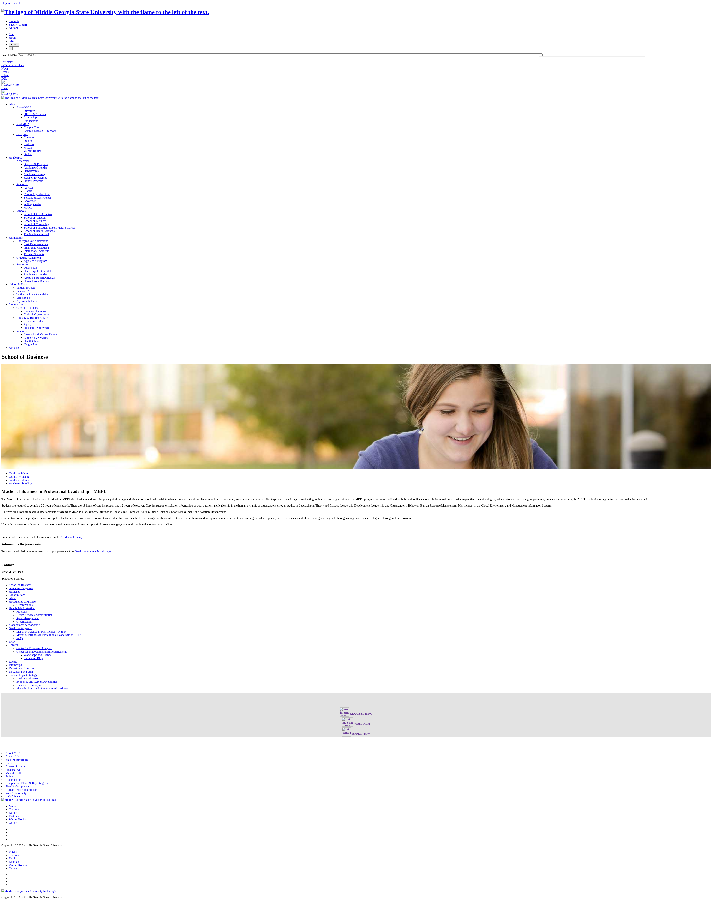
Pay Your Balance (26, 301)
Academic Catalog (34, 174)
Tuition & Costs (18, 284)
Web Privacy (13, 796)
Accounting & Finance (22, 601)
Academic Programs (21, 588)
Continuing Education (37, 194)
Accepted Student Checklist (40, 277)
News (4, 68)
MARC (28, 207)
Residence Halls (33, 321)
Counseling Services (36, 337)
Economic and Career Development (37, 681)
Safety (9, 776)
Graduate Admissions (28, 257)
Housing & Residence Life (32, 317)
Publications (31, 120)
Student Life (16, 304)
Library (5, 75)
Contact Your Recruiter (37, 281)
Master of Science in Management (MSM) (41, 631)
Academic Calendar (35, 167)
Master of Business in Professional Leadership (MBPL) (48, 634)
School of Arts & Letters (38, 214)
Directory (7, 61)
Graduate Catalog (19, 476)
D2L (4, 78)
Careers (10, 763)
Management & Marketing (24, 624)
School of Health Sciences (39, 230)
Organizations (17, 594)
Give (12, 40)
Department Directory (21, 668)
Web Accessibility (16, 793)
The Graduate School (36, 234)
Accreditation (13, 779)
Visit (11, 34)
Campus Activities (27, 307)
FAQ (12, 641)
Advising (14, 591)
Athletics (14, 347)
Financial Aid (24, 291)
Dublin (28, 140)
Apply (12, 37)
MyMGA (12, 94)
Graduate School (19, 473)
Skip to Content (10, 3)
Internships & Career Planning (41, 334)
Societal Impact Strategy (23, 675)
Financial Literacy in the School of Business (42, 688)
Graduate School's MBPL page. (93, 551)
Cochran (29, 137)
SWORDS (13, 84)
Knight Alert (31, 344)
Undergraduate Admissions (32, 241)
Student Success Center (37, 197)
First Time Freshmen (36, 244)
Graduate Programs (20, 628)
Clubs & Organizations (37, 314)
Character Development (30, 685)
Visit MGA (22, 124)
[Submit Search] (592, 56)
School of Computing (36, 224)
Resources (22, 184)
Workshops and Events (37, 655)
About (12, 104)
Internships (15, 665)
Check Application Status (38, 271)
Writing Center (32, 204)
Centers (13, 645)
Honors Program (33, 180)
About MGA (24, 107)
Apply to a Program (35, 261)
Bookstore (30, 200)
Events (5, 71)
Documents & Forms (21, 671)
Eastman (29, 144)
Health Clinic (31, 341)
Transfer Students (34, 254)
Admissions (16, 237)
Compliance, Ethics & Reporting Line (28, 783)
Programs (21, 611)
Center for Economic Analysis (34, 648)
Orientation (30, 267)
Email (4, 88)
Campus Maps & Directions (40, 130)
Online (28, 154)
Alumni (13, 27)
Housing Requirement (37, 327)
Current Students (15, 766)
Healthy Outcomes (27, 678)
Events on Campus (35, 311)
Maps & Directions (17, 759)
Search (14, 44)
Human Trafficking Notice (21, 789)
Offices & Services (12, 65)
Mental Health (14, 773)
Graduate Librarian (20, 480)
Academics (15, 157)
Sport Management (27, 618)
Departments (31, 170)
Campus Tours (32, 127)
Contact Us (12, 756)
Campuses (22, 134)
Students (14, 21)
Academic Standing (20, 483)
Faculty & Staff (18, 24)
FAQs (19, 638)
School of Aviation (35, 217)
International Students (36, 251)
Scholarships (23, 297)
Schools (21, 210)
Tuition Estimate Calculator (32, 294)
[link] (28, 799)
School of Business (35, 220)
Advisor (28, 187)
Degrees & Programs (36, 164)
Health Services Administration (34, 614)
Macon (28, 147)
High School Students (36, 247)
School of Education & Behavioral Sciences (49, 227)
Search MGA (9, 55)
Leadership (30, 117)
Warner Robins (32, 150)
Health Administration (22, 608)
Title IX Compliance (17, 786)
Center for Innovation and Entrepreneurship (41, 651)
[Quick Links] (11, 48)
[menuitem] (360, 129)
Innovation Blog (33, 658)
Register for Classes (35, 177)
